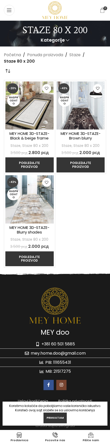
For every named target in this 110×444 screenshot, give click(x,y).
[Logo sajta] (55, 10)
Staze (75, 55)
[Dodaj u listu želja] (46, 88)
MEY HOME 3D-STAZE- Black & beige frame (29, 136)
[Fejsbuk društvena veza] (48, 385)
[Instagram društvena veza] (61, 385)
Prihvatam (55, 418)
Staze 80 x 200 (35, 145)
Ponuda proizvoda (45, 55)
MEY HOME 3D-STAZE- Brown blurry (81, 136)
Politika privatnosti (75, 401)
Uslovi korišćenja (33, 401)
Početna (12, 55)
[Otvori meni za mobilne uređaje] (9, 10)
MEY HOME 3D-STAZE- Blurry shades (29, 230)
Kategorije (53, 40)
